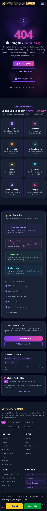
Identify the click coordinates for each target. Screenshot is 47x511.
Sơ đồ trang (12, 312)
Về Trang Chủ (24, 64)
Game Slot (4, 446)
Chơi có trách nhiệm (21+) (17, 307)
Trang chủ (4, 438)
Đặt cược (4, 442)
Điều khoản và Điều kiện (17, 296)
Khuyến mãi (5, 450)
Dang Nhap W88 (25, 71)
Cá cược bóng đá (7, 453)
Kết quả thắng (6, 464)
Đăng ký (27, 450)
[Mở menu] (43, 3)
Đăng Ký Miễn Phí (24, 344)
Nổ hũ (3, 457)
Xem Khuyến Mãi (25, 79)
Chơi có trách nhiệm (31, 446)
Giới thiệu (28, 438)
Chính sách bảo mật (15, 302)
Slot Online (5, 461)
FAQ (26, 442)
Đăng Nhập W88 (25, 338)
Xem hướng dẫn (24, 392)
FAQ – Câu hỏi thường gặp (17, 286)
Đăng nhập (28, 453)
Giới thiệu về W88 (14, 291)
